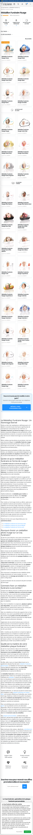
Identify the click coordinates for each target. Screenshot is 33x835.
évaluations (10, 15)
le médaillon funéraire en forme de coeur (14, 523)
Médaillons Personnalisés (15, 407)
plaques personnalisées (9, 716)
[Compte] (22, 4)
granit (2, 706)
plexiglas (11, 677)
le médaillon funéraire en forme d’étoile (14, 525)
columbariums (28, 729)
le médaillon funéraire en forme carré (13, 527)
